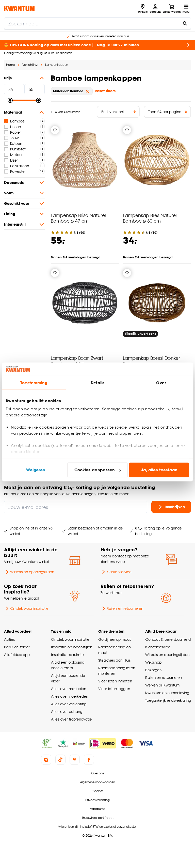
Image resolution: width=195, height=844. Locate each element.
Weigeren (35, 469)
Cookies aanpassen (94, 469)
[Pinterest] (75, 760)
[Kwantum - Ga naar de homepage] (19, 8)
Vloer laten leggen (114, 688)
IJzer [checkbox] (14, 160)
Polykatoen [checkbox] (19, 166)
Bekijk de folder (17, 647)
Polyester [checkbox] (18, 171)
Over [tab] (161, 382)
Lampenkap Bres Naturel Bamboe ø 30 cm (150, 218)
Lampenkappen (56, 65)
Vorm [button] (9, 193)
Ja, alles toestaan (159, 469)
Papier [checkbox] (15, 132)
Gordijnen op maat (114, 639)
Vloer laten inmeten (115, 681)
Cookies (97, 791)
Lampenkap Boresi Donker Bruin (151, 360)
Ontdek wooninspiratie (29, 608)
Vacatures (97, 809)
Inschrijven (175, 507)
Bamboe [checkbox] (17, 121)
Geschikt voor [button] (16, 203)
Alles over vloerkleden (69, 696)
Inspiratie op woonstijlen (71, 647)
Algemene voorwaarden (97, 782)
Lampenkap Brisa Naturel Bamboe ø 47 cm (78, 218)
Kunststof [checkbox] (17, 149)
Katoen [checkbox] (16, 143)
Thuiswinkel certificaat (97, 818)
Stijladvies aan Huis (114, 660)
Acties (9, 639)
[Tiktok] (60, 760)
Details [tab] (98, 382)
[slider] (10, 100)
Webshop (153, 662)
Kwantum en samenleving (167, 693)
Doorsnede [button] (14, 182)
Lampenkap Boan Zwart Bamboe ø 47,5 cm (77, 360)
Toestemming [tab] (33, 382)
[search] (97, 23)
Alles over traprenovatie (71, 719)
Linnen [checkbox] (15, 126)
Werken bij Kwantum (162, 685)
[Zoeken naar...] (185, 23)
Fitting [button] (9, 214)
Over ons (97, 773)
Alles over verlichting (68, 704)
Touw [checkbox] (14, 138)
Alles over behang (66, 711)
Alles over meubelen (68, 688)
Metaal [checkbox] (16, 154)
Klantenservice (119, 572)
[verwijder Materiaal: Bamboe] (87, 91)
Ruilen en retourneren (125, 608)
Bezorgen (153, 670)
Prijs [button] (8, 78)
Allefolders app (17, 654)
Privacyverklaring (97, 800)
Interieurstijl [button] (15, 224)
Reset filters (105, 91)
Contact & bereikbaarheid (167, 639)
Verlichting (30, 65)
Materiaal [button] (13, 112)
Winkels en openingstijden (32, 572)
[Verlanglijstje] (55, 130)
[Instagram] (46, 760)
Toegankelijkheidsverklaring (168, 700)
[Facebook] (89, 760)
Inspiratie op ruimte (67, 654)
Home (10, 65)
